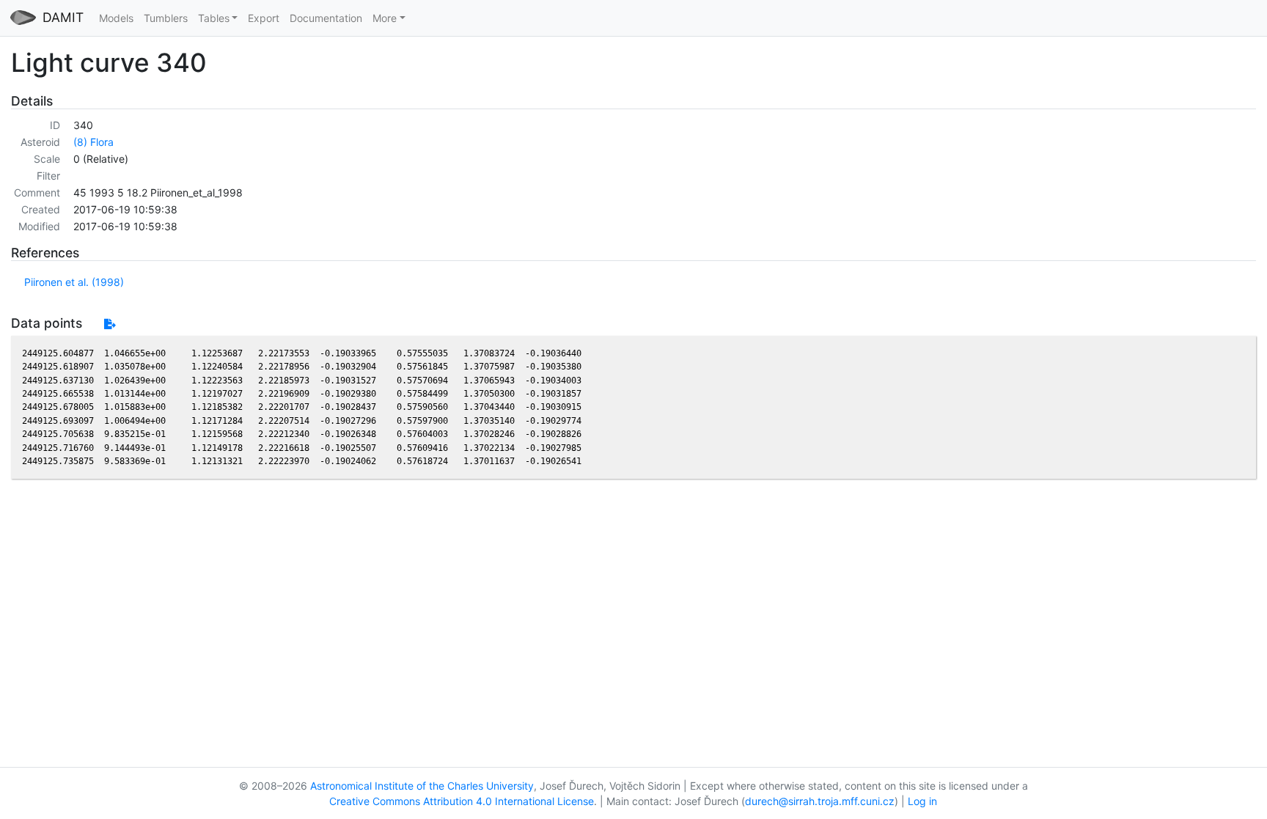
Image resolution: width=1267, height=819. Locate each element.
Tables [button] (213, 18)
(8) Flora (93, 142)
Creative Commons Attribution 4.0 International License (461, 801)
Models (116, 18)
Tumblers (166, 18)
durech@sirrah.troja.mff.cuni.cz (820, 801)
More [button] (384, 18)
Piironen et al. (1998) (74, 282)
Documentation (326, 18)
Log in (922, 801)
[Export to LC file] (109, 323)
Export (263, 18)
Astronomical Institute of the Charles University (422, 785)
